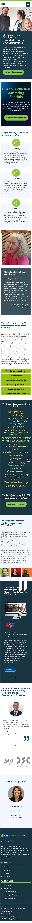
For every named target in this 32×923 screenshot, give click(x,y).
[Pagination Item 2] (15, 677)
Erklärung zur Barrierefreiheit (13, 895)
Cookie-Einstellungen (10, 898)
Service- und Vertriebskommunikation (16, 447)
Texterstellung (9, 474)
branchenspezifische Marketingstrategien (16, 419)
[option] (6, 572)
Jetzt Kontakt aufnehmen (13, 72)
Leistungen (7, 870)
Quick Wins (5, 352)
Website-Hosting (16, 482)
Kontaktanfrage (16, 815)
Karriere (6, 873)
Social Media (16, 455)
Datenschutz (7, 888)
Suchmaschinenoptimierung (16, 477)
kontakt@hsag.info (7, 913)
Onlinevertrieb (16, 444)
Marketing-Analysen (16, 424)
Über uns (6, 867)
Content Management (16, 469)
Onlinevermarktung (16, 435)
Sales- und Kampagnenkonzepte (16, 432)
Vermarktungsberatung (16, 430)
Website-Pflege (16, 479)
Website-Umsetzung (16, 465)
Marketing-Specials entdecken (16, 118)
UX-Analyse (16, 449)
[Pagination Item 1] (13, 677)
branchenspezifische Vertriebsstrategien (16, 439)
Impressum (7, 885)
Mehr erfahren (10, 669)
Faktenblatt (7, 876)
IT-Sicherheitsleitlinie (10, 892)
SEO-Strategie (23, 474)
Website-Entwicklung (16, 460)
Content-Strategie (16, 452)
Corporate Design (16, 485)
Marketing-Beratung (16, 413)
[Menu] (28, 4)
